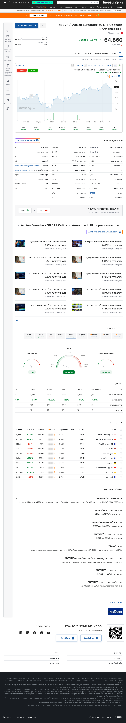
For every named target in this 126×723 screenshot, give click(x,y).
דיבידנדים (85, 59)
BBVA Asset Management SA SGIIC (27, 166)
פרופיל (114, 59)
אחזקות (106, 59)
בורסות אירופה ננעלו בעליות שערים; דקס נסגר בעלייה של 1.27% (105, 291)
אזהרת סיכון (7, 717)
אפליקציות (118, 653)
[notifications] (9, 2)
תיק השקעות (117, 658)
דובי (41, 210)
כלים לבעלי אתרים (115, 663)
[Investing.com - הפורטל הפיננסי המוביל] (113, 2)
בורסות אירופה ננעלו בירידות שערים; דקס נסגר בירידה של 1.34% (47, 259)
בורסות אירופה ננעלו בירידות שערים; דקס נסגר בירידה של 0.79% (104, 275)
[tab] (117, 336)
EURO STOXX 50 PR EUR (24, 170)
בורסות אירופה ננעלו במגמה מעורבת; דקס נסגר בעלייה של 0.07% (47, 275)
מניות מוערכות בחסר (37, 11)
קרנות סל (118, 11)
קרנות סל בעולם (93, 11)
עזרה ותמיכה (54, 663)
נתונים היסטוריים (96, 59)
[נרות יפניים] (120, 65)
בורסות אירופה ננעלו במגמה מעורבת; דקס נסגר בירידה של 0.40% (104, 243)
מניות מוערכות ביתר (23, 11)
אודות (57, 653)
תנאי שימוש (32, 717)
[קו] (115, 65)
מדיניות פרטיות (19, 717)
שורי (22, 210)
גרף (114, 53)
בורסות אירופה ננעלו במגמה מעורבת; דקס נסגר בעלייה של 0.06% (47, 291)
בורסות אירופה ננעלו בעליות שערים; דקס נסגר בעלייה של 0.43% (48, 307)
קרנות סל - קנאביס (80, 11)
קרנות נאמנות (68, 11)
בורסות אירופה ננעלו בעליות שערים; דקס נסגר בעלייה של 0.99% (48, 243)
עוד (16, 320)
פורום (77, 53)
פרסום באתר (54, 658)
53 (16, 179)
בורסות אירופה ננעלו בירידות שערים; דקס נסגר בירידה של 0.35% (104, 259)
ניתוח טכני (87, 53)
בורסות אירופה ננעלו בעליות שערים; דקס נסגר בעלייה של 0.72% (105, 307)
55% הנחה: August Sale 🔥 (42, 2)
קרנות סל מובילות (105, 11)
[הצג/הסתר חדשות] (72, 65)
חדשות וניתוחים (102, 53)
